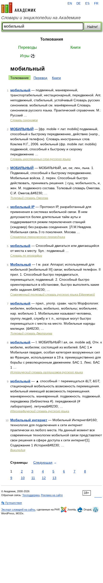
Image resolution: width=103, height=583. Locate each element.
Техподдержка (31, 495)
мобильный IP (22, 207)
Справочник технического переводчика (37, 237)
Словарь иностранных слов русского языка (40, 159)
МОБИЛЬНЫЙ (22, 129)
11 (33, 478)
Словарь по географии (26, 255)
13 (54, 478)
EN (70, 3)
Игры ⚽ (27, 56)
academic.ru (18, 7)
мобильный (20, 90)
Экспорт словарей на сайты (18, 509)
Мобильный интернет (28, 420)
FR (96, 3)
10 (23, 478)
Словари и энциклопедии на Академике (41, 17)
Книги (75, 47)
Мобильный (20, 264)
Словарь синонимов (24, 120)
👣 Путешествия (11, 502)
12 (44, 478)
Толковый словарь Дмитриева (31, 333)
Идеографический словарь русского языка (39, 411)
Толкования (51, 39)
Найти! (92, 27)
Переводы (27, 47)
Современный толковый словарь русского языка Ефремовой (52, 294)
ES (87, 3)
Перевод (40, 78)
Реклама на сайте (52, 495)
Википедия (17, 450)
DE (78, 3)
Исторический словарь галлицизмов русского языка (46, 372)
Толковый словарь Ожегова (29, 198)
